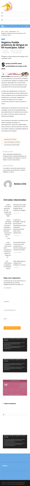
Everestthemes (20, 484)
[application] (15, 345)
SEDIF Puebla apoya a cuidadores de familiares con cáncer (19, 263)
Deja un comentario (16, 52)
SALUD (3, 39)
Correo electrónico (10, 310)
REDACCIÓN (6, 52)
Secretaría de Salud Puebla (11, 145)
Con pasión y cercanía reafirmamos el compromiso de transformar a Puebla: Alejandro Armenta (14, 170)
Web (5, 319)
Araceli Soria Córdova (10, 139)
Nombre (7, 301)
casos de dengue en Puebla (12, 142)
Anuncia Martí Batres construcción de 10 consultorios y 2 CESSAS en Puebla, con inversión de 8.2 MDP (19, 246)
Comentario (7, 288)
